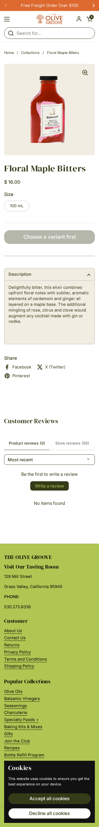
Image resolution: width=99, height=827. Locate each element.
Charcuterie (15, 712)
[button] (89, 19)
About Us (13, 630)
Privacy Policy (17, 652)
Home (9, 53)
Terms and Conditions (25, 659)
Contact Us (15, 637)
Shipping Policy (19, 666)
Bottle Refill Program (24, 755)
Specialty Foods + (21, 719)
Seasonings (15, 705)
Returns (12, 644)
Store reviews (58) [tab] (72, 443)
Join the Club (17, 741)
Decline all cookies (49, 813)
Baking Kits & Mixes (23, 726)
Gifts (8, 733)
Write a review (49, 486)
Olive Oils (13, 691)
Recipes (12, 747)
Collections (30, 53)
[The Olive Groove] (49, 19)
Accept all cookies (49, 798)
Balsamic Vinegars (22, 698)
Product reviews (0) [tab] (27, 443)
